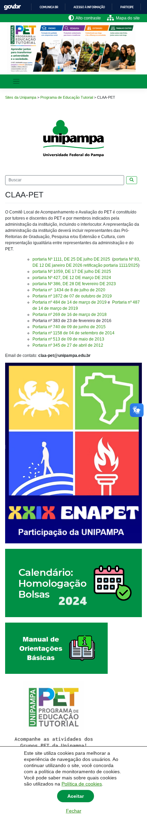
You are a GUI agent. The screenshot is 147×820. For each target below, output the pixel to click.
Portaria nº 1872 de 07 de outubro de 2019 (72, 296)
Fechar (73, 811)
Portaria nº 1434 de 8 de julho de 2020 (68, 290)
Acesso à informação (89, 7)
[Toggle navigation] (16, 81)
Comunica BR (49, 7)
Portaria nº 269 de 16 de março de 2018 (69, 314)
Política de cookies (82, 784)
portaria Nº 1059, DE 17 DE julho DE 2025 (71, 271)
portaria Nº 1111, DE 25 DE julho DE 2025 (71, 259)
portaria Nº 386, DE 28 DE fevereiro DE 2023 (74, 283)
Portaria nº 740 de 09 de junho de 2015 (69, 326)
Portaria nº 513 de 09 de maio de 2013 (68, 339)
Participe (127, 7)
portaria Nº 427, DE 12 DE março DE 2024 (71, 277)
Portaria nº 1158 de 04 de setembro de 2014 (73, 333)
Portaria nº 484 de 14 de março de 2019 (69, 302)
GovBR (12, 7)
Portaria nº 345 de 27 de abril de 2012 (67, 345)
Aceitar (75, 796)
